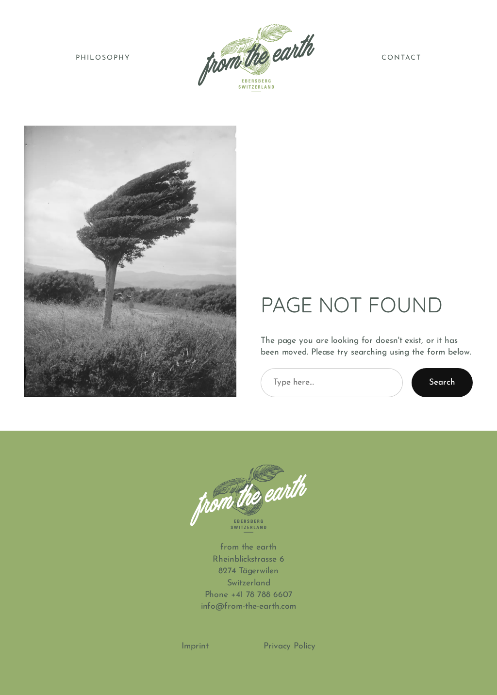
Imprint (195, 646)
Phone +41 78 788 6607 (249, 595)
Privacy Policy (289, 646)
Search (442, 382)
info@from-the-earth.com (249, 606)
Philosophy (103, 58)
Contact (401, 58)
